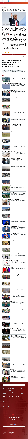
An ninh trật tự (4, 392)
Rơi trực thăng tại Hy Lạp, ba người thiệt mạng (8, 362)
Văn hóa (13, 396)
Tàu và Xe (4, 396)
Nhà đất (22, 387)
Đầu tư (21, 389)
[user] (25, 1)
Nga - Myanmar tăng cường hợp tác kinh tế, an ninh (9, 376)
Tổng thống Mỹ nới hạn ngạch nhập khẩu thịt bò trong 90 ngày (10, 131)
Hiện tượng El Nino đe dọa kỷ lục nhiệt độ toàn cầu (9, 185)
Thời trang (4, 410)
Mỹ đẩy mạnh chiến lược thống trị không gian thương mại (10, 178)
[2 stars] (4, 52)
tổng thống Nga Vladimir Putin (13, 71)
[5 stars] (8, 52)
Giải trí (4, 405)
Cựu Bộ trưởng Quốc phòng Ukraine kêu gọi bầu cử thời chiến (10, 328)
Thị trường (4, 401)
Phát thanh (9, 407)
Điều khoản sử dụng (13, 417)
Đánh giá (4, 402)
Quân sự (13, 389)
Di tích (12, 400)
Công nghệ (4, 393)
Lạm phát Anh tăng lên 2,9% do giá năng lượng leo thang (10, 308)
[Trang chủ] (7, 2)
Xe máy (4, 400)
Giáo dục (9, 396)
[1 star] (2, 52)
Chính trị (4, 389)
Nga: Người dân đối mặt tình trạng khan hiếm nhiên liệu (10, 144)
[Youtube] (14, 421)
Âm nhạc (4, 411)
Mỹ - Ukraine (21, 71)
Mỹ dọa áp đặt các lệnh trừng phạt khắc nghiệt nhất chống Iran (11, 158)
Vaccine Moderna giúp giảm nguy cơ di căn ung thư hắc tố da (10, 260)
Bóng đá (22, 397)
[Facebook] (13, 421)
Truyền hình (9, 406)
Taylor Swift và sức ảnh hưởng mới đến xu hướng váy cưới (10, 287)
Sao (3, 407)
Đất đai (22, 392)
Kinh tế (17, 387)
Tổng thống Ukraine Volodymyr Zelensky (18, 70)
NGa (24, 71)
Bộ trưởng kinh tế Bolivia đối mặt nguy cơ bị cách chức (9, 342)
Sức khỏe (17, 396)
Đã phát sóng (9, 405)
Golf (21, 400)
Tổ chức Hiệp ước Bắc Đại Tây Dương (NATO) (8, 70)
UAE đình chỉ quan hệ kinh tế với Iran (7, 355)
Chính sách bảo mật (18, 417)
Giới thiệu (9, 417)
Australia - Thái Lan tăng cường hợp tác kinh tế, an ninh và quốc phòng (12, 294)
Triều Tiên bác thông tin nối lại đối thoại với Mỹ (8, 267)
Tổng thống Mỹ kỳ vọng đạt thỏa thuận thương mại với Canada (10, 90)
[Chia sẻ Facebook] (23, 7)
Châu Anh (5, 7)
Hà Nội (4, 388)
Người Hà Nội (9, 390)
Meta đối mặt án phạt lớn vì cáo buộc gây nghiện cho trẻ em (10, 335)
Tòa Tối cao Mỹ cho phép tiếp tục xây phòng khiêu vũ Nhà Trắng (11, 76)
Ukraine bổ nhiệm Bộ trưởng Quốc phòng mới (8, 301)
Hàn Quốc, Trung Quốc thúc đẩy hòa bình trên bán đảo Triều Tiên (11, 226)
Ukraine (8, 34)
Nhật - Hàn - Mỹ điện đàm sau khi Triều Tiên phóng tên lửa (10, 165)
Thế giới (13, 387)
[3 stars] (5, 52)
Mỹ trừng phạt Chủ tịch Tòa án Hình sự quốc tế (8, 369)
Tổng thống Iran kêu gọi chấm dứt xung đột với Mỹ (9, 110)
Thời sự (4, 387)
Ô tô (3, 397)
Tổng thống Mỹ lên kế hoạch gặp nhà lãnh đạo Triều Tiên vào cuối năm (12, 253)
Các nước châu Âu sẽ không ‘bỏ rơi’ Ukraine (9, 64)
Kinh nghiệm (22, 393)
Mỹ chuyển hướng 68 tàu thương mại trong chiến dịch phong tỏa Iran (11, 83)
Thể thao (22, 396)
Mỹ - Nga (18, 71)
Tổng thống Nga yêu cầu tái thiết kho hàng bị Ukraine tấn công (11, 233)
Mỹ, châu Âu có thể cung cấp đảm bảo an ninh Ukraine (11, 66)
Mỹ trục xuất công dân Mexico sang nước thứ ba (8, 117)
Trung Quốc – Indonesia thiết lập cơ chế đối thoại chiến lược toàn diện (12, 124)
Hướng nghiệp (9, 400)
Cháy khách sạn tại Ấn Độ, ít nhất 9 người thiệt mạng (9, 321)
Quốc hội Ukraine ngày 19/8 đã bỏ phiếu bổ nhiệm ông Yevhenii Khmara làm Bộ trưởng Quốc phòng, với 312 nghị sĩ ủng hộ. (17, 303)
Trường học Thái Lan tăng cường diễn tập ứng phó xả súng (10, 240)
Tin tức (3, 4)
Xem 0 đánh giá (14, 54)
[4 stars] (7, 52)
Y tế (16, 397)
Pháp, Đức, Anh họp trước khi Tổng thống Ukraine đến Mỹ (12, 60)
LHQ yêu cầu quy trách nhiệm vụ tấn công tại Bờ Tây (9, 97)
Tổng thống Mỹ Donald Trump (6, 71)
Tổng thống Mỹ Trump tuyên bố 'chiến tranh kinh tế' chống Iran (11, 274)
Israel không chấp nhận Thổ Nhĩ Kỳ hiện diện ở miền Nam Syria (11, 219)
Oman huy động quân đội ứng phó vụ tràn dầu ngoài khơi (10, 151)
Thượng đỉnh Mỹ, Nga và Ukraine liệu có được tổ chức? (11, 62)
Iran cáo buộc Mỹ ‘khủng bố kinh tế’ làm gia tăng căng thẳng (10, 199)
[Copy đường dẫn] (25, 7)
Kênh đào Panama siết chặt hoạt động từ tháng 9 (8, 192)
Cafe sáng (17, 389)
